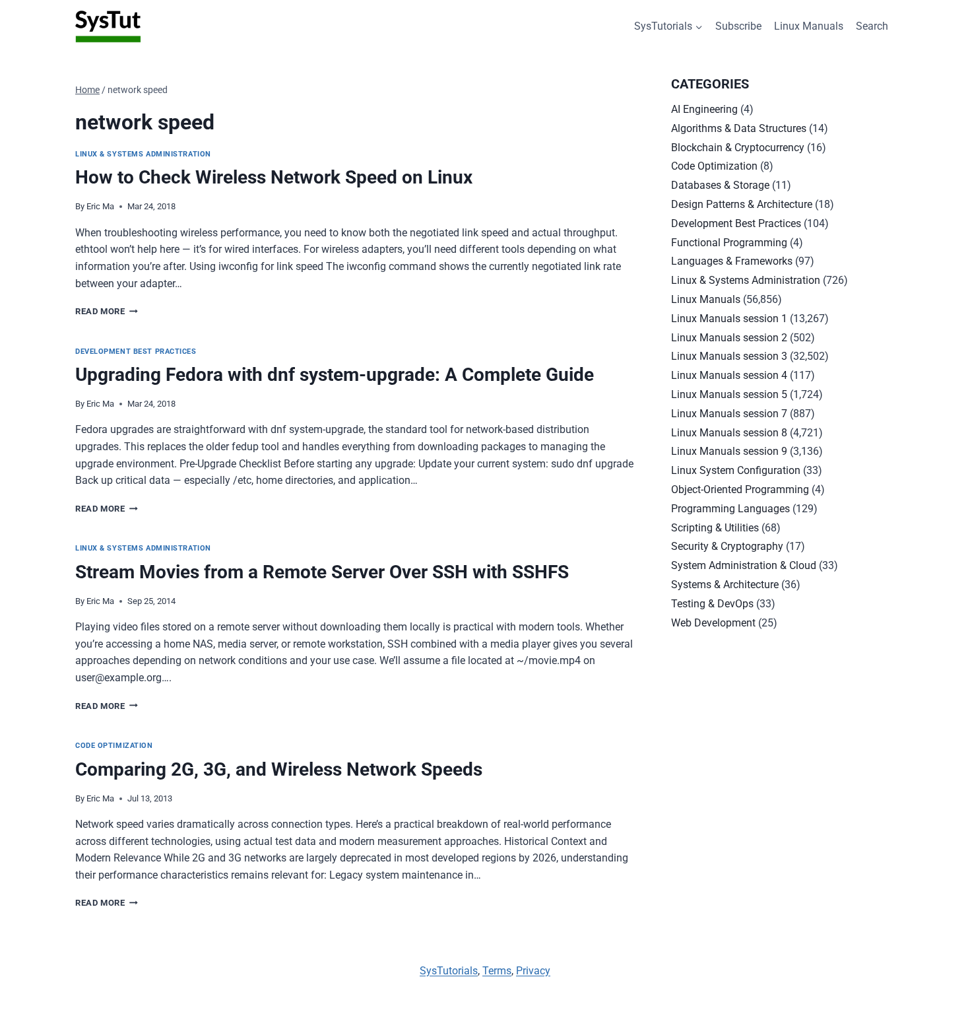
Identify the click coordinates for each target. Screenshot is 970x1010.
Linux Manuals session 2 (729, 337)
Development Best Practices (136, 351)
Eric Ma (100, 206)
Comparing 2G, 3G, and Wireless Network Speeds (278, 769)
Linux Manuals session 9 (729, 451)
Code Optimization (114, 745)
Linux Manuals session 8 (729, 432)
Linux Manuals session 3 (729, 356)
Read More (106, 311)
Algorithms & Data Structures (738, 128)
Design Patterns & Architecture (741, 204)
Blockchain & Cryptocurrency (737, 147)
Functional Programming (729, 242)
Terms (496, 970)
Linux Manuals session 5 (729, 394)
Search (872, 26)
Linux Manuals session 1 (729, 318)
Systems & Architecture (725, 584)
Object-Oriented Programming (740, 489)
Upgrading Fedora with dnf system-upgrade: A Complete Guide (334, 375)
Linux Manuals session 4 (729, 375)
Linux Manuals (808, 26)
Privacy (533, 970)
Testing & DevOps (712, 603)
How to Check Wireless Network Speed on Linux (273, 177)
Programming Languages (730, 508)
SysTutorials (449, 970)
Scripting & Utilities (715, 528)
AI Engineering (704, 109)
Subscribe (738, 26)
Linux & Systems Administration (143, 154)
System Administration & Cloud (743, 565)
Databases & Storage (720, 185)
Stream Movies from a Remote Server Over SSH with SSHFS (322, 572)
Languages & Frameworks (731, 261)
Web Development (713, 623)
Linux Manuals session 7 (729, 413)
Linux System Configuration (735, 470)
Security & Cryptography (727, 546)
